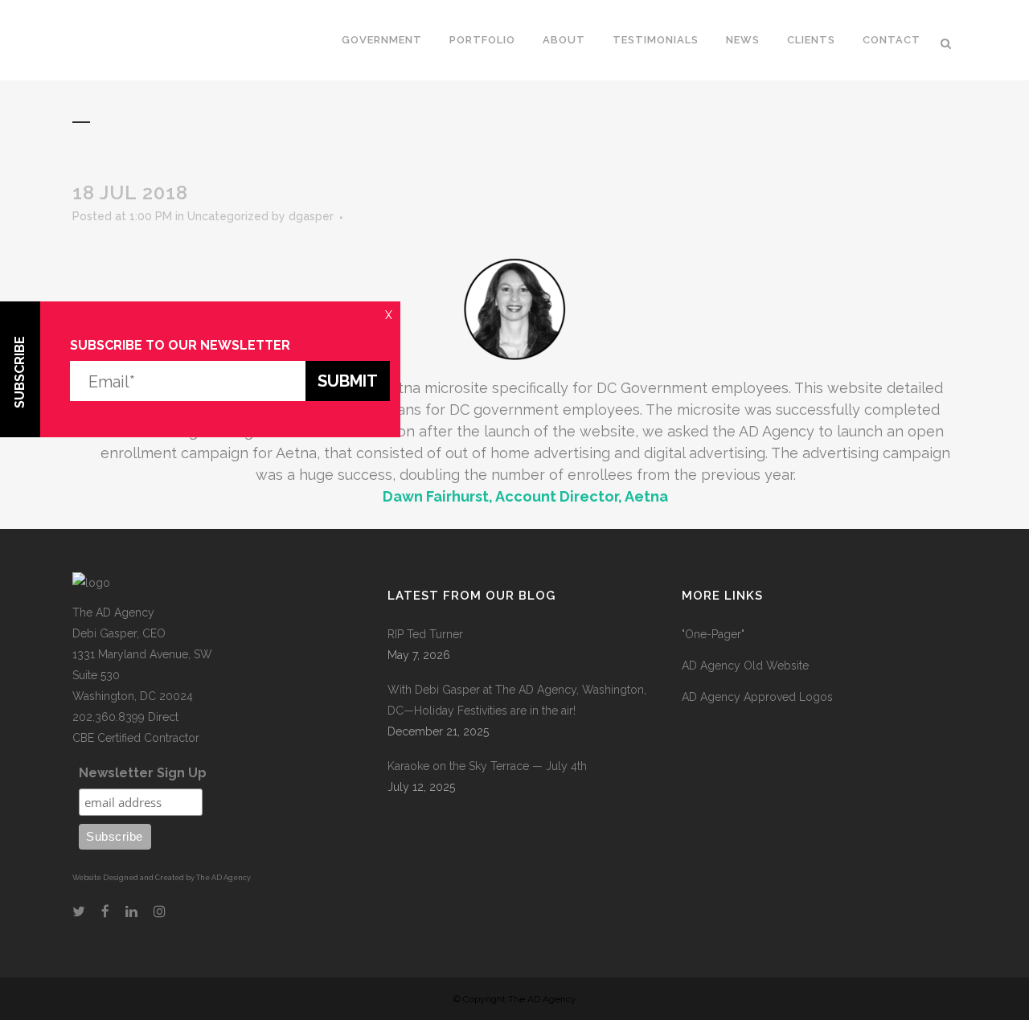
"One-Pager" (713, 634)
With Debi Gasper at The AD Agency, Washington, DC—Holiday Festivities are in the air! (516, 700)
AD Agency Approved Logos (757, 696)
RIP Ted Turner (425, 634)
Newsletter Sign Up (143, 772)
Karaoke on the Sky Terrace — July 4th (487, 766)
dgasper (311, 216)
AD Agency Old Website (745, 665)
